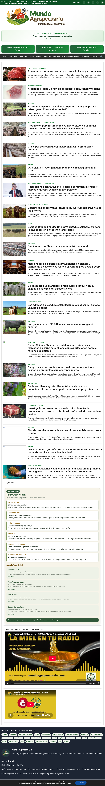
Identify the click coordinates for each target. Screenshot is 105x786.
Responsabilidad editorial (48, 1)
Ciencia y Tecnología (43, 56)
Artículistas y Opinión (89, 56)
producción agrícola (95, 738)
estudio (27, 738)
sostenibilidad (46, 734)
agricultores (18, 738)
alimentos (53, 741)
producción (84, 734)
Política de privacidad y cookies (16, 3)
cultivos (4, 734)
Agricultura (13, 56)
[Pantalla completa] (98, 683)
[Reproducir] (7, 683)
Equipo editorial (21, 1)
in (97, 2)
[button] (18, 49)
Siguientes (10, 483)
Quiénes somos (6, 1)
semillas (66, 741)
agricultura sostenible (25, 734)
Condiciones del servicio (38, 3)
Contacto (33, 1)
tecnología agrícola (41, 741)
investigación (46, 738)
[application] (52, 658)
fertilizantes (70, 738)
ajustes (69, 784)
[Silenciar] (94, 683)
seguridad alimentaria (72, 734)
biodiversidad (36, 738)
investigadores (13, 741)
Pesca (32, 56)
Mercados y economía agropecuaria (66, 56)
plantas (37, 734)
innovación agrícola (96, 734)
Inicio (4, 56)
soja (60, 741)
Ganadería (23, 56)
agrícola (61, 738)
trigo (22, 741)
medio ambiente (7, 738)
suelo (54, 738)
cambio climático (58, 734)
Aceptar (80, 783)
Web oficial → (11, 576)
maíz (84, 738)
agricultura (13, 734)
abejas (4, 741)
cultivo (78, 738)
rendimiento (29, 741)
